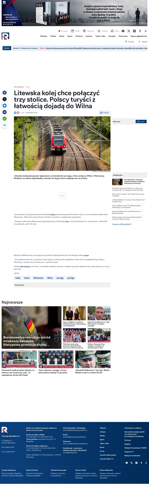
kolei (53, 214)
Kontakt (112, 36)
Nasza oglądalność (139, 36)
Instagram (134, 30)
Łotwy (86, 255)
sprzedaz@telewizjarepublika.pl (75, 430)
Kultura (89, 36)
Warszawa (38, 278)
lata (67, 221)
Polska (53, 36)
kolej (18, 278)
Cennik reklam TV (107, 459)
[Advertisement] (74, 491)
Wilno (50, 278)
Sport (69, 36)
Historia (79, 36)
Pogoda (104, 31)
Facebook (140, 30)
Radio (117, 31)
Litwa (26, 278)
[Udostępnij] (5, 93)
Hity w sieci (141, 121)
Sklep (77, 31)
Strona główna (19, 87)
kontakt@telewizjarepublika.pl (74, 437)
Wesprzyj (90, 31)
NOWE (6, 48)
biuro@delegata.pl (70, 453)
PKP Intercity (25, 266)
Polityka (43, 36)
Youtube (123, 30)
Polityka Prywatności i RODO (135, 448)
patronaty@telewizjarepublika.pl (75, 444)
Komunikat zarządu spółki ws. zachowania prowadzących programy (134, 434)
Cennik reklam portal (108, 455)
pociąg (60, 278)
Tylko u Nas (100, 36)
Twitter (128, 30)
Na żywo (64, 31)
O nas (102, 451)
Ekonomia (123, 36)
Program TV (129, 452)
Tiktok (145, 30)
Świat (61, 36)
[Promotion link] (74, 13)
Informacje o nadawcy (133, 428)
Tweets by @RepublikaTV (122, 224)
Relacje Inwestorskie (132, 456)
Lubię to (106, 113)
